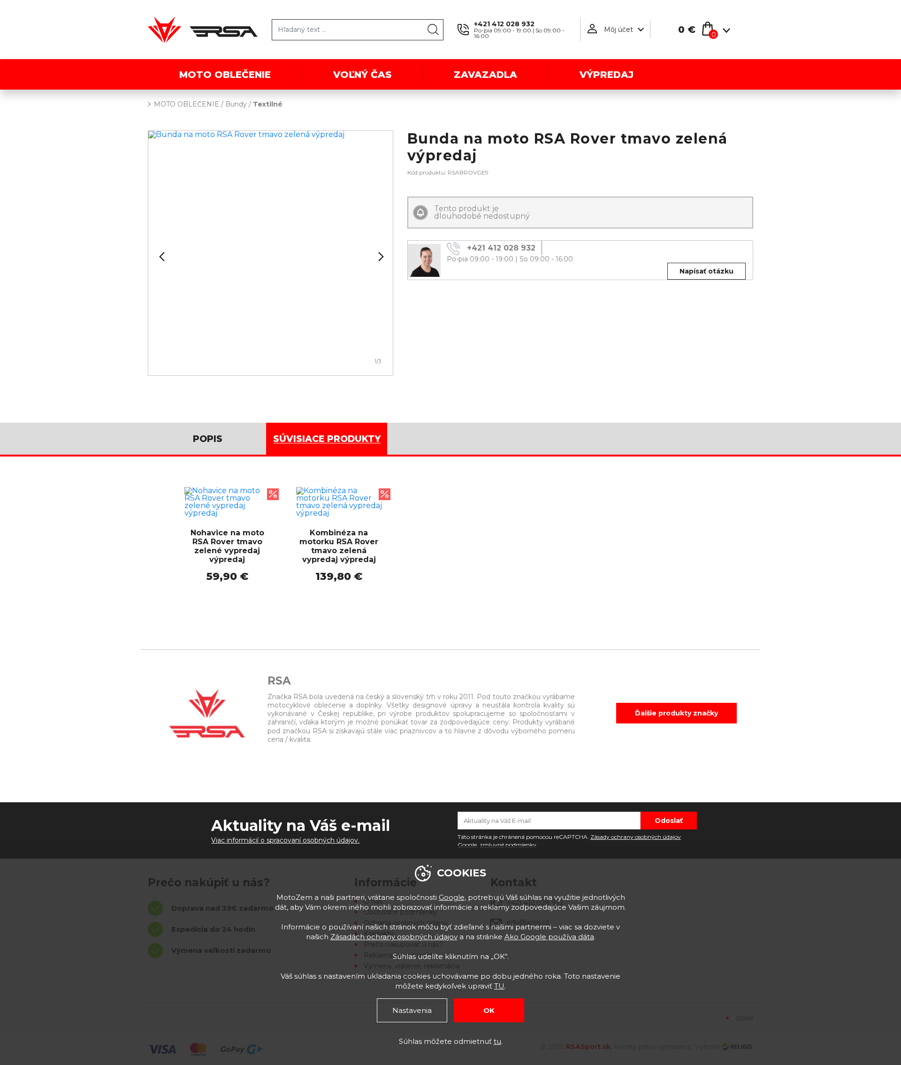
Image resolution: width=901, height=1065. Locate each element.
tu (497, 1041)
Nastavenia (412, 1010)
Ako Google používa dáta (549, 936)
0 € (686, 29)
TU (499, 985)
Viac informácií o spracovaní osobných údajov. (285, 840)
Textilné (268, 104)
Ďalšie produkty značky (676, 713)
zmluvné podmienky (508, 844)
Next (380, 257)
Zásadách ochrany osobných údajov (394, 936)
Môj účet (618, 29)
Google (452, 897)
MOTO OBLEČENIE (186, 104)
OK (489, 1010)
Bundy (236, 104)
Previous (161, 257)
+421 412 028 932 (504, 24)
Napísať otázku (706, 271)
